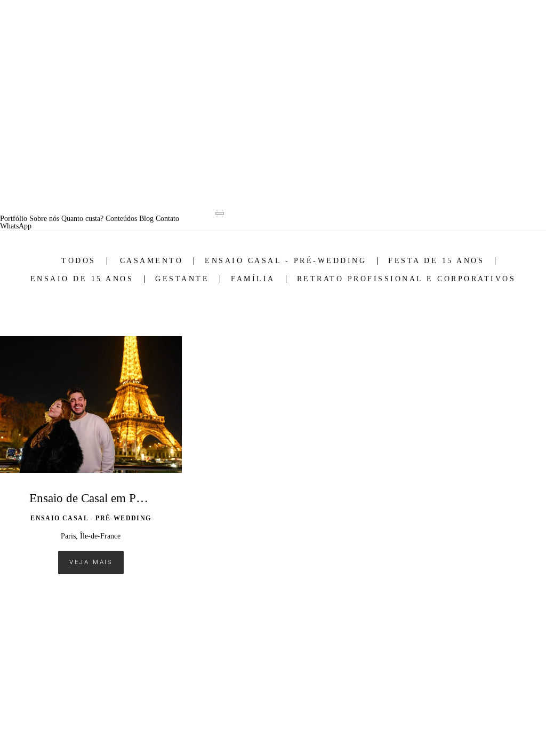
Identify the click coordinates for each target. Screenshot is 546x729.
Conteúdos (121, 219)
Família (253, 279)
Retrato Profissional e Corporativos (406, 279)
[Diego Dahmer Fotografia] (106, 107)
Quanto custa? (82, 219)
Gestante (182, 279)
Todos (78, 261)
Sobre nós (44, 219)
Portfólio (13, 219)
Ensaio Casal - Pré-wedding (285, 261)
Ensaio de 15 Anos (82, 279)
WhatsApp (15, 226)
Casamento (151, 261)
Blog (146, 219)
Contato (167, 219)
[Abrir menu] (219, 213)
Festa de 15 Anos (436, 261)
